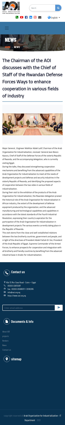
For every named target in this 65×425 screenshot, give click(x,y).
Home (8, 47)
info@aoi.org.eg (14, 292)
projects (5, 336)
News (4, 345)
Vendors (5, 340)
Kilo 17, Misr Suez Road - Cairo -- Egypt (21, 282)
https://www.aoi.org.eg (17, 295)
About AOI (6, 331)
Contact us (6, 349)
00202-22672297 (14, 285)
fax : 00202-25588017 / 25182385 (21, 289)
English (54, 17)
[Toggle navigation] (6, 28)
